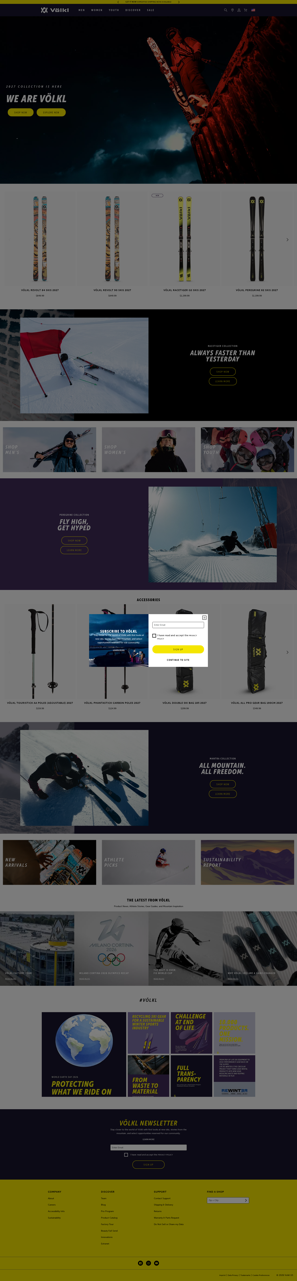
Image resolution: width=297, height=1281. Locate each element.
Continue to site (178, 659)
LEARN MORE (119, 650)
